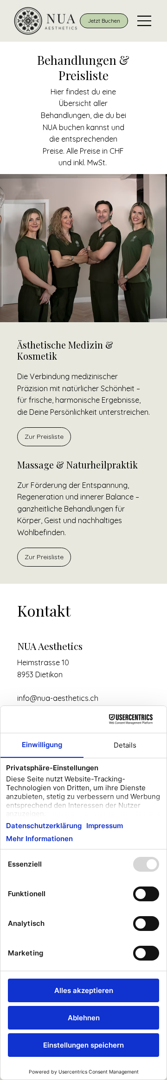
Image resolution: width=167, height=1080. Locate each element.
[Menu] (144, 20)
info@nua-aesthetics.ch (57, 698)
